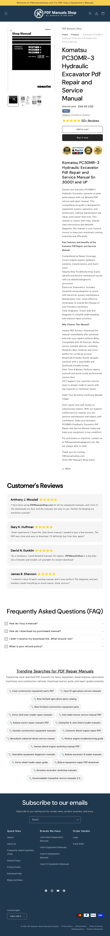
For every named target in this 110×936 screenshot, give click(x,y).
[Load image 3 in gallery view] (37, 101)
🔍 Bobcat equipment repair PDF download (76, 762)
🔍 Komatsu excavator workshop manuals (55, 770)
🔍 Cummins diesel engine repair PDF (81, 730)
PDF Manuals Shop (34, 926)
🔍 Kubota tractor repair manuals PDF (29, 722)
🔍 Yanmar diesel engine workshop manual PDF (55, 746)
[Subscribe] (77, 819)
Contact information (95, 929)
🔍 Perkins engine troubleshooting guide (82, 738)
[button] (6, 13)
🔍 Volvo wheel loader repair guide (30, 762)
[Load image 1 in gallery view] (13, 101)
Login (75, 837)
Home (65, 34)
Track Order (78, 844)
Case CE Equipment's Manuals (54, 864)
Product (75, 34)
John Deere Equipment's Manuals (51, 839)
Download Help (14, 873)
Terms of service (96, 926)
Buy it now (82, 137)
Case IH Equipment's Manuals (50, 856)
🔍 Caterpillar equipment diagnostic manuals (31, 754)
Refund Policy (13, 860)
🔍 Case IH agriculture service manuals (80, 691)
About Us (11, 844)
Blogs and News (15, 880)
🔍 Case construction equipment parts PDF (31, 691)
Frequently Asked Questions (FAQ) (20, 852)
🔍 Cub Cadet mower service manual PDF (80, 715)
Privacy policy (67, 926)
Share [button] (68, 469)
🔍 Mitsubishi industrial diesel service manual (31, 738)
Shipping (66, 115)
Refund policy (80, 926)
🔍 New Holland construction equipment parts (55, 707)
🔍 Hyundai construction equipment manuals (32, 730)
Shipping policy (77, 929)
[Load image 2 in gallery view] (25, 101)
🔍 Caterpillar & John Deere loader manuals (78, 722)
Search (10, 837)
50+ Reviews (90, 120)
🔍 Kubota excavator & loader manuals (82, 754)
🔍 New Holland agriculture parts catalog (55, 699)
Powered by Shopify (51, 926)
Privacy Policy (14, 867)
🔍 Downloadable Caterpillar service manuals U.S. (55, 778)
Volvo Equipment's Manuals (53, 847)
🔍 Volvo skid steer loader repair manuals (30, 715)
